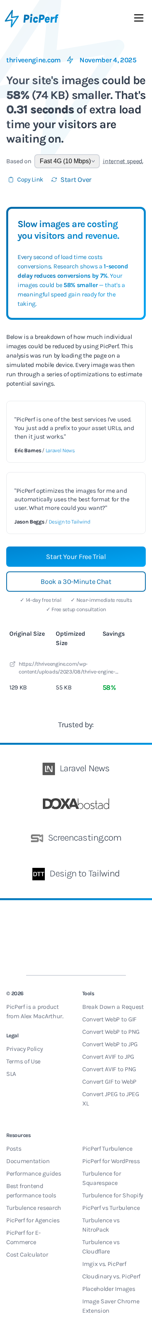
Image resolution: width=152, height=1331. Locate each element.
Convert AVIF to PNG (109, 1069)
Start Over (76, 179)
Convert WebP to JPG (110, 1044)
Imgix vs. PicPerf (104, 1264)
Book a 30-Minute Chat (76, 581)
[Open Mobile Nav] (138, 19)
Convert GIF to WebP (109, 1081)
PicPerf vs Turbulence (111, 1207)
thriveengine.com (33, 60)
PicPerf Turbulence (107, 1148)
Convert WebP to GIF (109, 1019)
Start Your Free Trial (76, 556)
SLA (11, 1073)
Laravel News (60, 450)
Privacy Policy (24, 1048)
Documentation (28, 1161)
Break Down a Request (113, 1006)
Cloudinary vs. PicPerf (111, 1276)
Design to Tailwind (69, 521)
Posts (13, 1148)
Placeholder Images (108, 1288)
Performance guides (33, 1173)
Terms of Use (23, 1061)
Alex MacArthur (41, 1016)
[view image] (12, 665)
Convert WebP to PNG (111, 1031)
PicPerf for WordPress (111, 1161)
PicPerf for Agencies (33, 1220)
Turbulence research (33, 1207)
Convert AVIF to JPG (108, 1056)
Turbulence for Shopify (112, 1195)
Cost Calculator (27, 1254)
